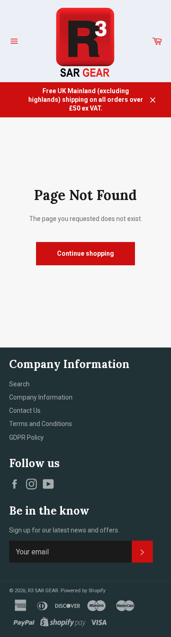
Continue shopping (85, 253)
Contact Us (25, 410)
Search (19, 384)
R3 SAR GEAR (43, 591)
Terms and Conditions (40, 423)
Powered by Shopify (83, 591)
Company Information (41, 397)
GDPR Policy (26, 437)
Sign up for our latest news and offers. (64, 530)
